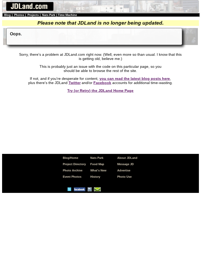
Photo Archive (72, 170)
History (95, 176)
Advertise (123, 170)
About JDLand (127, 157)
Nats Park (48, 14)
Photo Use (124, 176)
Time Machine (67, 14)
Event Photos (72, 176)
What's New (98, 170)
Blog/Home (70, 157)
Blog (7, 14)
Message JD (125, 164)
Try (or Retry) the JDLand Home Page (100, 90)
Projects (33, 14)
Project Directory (74, 164)
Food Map (97, 164)
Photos (19, 14)
